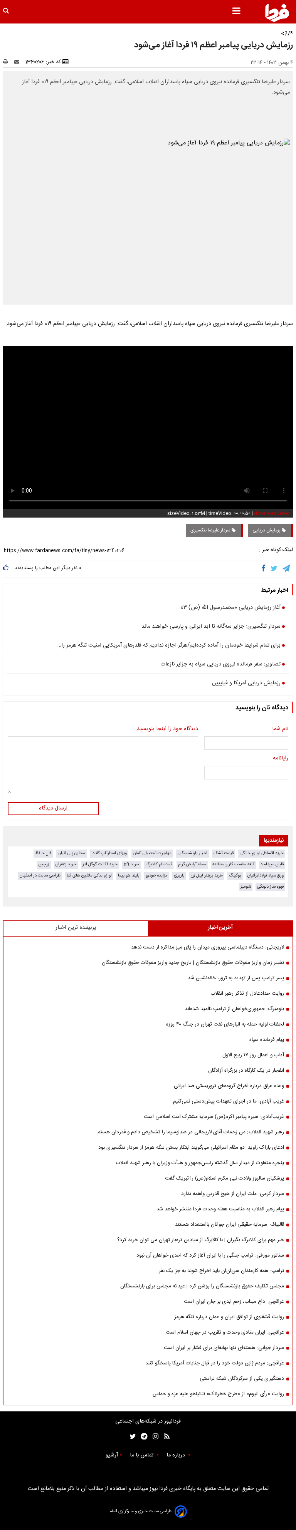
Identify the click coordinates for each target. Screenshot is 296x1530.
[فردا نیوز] (277, 12)
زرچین (44, 864)
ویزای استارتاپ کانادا (109, 853)
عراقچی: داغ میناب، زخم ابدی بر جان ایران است (234, 1301)
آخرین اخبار (220, 927)
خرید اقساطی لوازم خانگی (262, 853)
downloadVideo (272, 513)
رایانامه (280, 758)
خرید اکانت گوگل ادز (100, 864)
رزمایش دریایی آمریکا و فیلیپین (246, 683)
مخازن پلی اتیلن (71, 853)
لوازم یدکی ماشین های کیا (89, 875)
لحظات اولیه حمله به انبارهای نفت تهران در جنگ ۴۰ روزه (225, 1024)
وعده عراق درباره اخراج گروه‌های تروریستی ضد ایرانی (229, 1086)
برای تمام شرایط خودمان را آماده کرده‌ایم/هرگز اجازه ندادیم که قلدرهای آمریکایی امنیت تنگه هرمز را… (169, 646)
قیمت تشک (224, 853)
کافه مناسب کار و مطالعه (233, 864)
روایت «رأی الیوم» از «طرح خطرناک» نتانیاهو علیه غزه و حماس (218, 1394)
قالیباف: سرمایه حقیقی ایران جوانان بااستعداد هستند (229, 1224)
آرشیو (112, 1455)
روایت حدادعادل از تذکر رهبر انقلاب (247, 993)
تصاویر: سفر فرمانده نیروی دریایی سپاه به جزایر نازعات (220, 664)
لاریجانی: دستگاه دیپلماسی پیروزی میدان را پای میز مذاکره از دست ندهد (207, 947)
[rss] (164, 1436)
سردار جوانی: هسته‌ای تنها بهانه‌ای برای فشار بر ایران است (224, 1348)
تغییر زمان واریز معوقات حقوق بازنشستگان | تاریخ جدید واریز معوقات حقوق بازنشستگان (193, 963)
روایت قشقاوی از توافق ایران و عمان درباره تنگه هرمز (229, 1317)
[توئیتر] (131, 1436)
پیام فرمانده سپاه (266, 1040)
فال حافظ (43, 853)
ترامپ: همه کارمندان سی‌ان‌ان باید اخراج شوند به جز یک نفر (221, 1271)
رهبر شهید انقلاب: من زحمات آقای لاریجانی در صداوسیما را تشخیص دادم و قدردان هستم (191, 1132)
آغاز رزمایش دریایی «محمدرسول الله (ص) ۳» (230, 608)
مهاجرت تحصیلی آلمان (152, 853)
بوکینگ (235, 875)
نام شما (280, 729)
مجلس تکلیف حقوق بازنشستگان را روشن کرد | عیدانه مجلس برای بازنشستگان (202, 1286)
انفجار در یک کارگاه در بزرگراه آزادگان (246, 1070)
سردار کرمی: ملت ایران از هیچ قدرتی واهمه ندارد (232, 1194)
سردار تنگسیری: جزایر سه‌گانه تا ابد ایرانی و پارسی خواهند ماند (211, 627)
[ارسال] (18, 62)
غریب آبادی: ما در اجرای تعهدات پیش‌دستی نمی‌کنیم (228, 1101)
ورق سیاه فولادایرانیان (265, 875)
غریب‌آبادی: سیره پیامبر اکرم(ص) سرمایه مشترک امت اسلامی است (214, 1117)
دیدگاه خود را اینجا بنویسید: (166, 729)
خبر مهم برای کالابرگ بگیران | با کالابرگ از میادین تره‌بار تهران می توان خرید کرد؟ (200, 1240)
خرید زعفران (66, 864)
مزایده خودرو (157, 875)
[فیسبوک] (265, 569)
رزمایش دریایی (267, 530)
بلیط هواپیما (129, 875)
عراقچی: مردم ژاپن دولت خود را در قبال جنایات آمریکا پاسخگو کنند (214, 1363)
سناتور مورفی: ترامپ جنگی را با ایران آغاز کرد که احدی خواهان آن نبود (210, 1255)
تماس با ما (142, 1455)
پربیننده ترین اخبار (76, 927)
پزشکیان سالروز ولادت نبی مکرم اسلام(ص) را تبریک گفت (224, 1178)
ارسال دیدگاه (53, 808)
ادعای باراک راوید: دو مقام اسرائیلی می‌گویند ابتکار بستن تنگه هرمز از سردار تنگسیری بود (191, 1147)
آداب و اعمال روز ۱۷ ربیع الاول (253, 1055)
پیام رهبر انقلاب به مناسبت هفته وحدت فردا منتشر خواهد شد (220, 1209)
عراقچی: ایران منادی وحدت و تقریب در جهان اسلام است (225, 1332)
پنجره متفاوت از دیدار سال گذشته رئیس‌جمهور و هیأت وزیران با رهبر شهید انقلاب (200, 1163)
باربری (179, 875)
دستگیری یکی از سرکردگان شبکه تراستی (242, 1378)
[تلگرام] (287, 569)
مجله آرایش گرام (192, 864)
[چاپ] (8, 62)
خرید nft (131, 864)
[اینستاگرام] (154, 1436)
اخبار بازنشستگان (192, 853)
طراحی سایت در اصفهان (40, 875)
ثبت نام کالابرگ (158, 864)
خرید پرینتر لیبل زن (207, 875)
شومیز (245, 886)
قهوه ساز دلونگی (270, 886)
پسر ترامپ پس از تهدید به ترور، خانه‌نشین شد (236, 978)
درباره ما (176, 1455)
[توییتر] (275, 569)
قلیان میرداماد (272, 864)
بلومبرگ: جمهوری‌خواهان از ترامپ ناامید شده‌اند (234, 1009)
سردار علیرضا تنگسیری (211, 530)
